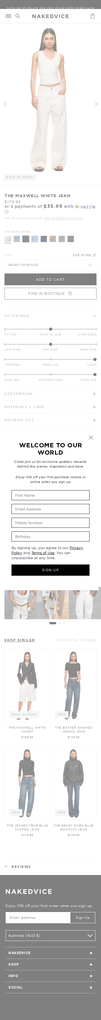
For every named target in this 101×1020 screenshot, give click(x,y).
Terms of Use (42, 553)
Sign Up (50, 570)
